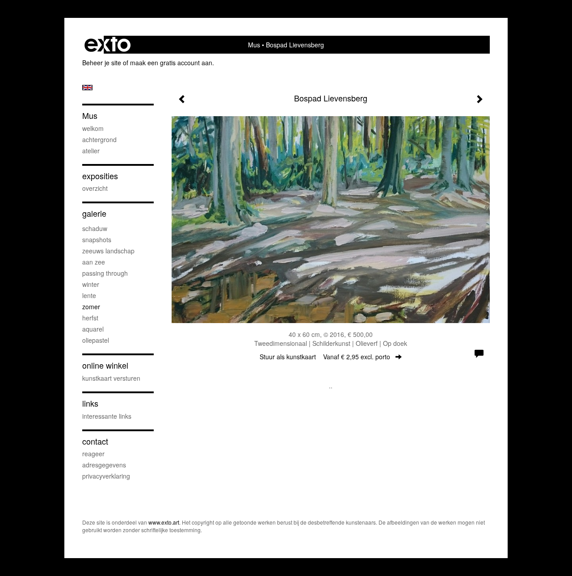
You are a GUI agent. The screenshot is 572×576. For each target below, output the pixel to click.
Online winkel (105, 365)
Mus (254, 44)
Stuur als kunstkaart (325, 356)
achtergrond (99, 139)
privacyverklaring (106, 475)
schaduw (94, 228)
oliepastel (95, 340)
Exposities (100, 175)
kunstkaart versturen (111, 378)
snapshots (96, 239)
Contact (95, 441)
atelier (91, 150)
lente (89, 295)
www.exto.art (163, 522)
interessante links (106, 416)
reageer (93, 453)
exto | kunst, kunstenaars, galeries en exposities (107, 45)
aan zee (93, 261)
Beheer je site (101, 62)
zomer (91, 306)
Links (90, 403)
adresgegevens (104, 464)
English (87, 87)
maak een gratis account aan (171, 62)
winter (90, 284)
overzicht (95, 188)
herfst (90, 317)
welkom (93, 128)
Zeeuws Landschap (108, 250)
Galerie (94, 213)
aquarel (93, 328)
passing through (105, 273)
